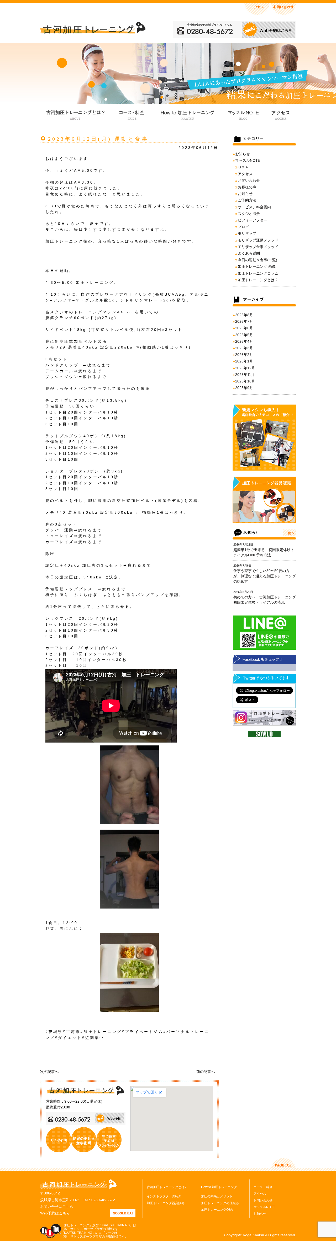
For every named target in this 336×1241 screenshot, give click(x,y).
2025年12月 (245, 368)
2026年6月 (244, 328)
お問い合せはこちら (56, 1206)
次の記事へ (49, 1072)
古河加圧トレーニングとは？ (75, 114)
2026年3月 (244, 348)
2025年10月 (245, 381)
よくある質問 (249, 253)
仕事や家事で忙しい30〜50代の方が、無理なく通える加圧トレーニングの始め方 (264, 576)
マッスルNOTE (242, 114)
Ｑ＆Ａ (243, 167)
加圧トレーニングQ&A (217, 1210)
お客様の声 (247, 187)
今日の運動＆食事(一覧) (257, 260)
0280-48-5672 (103, 1200)
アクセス (280, 114)
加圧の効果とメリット (217, 1196)
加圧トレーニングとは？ (258, 280)
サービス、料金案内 (254, 207)
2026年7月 (244, 321)
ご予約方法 (247, 200)
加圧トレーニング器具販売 (166, 1203)
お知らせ (242, 154)
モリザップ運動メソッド (258, 240)
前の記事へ (205, 1072)
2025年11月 (245, 374)
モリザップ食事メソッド (258, 247)
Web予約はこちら (55, 1213)
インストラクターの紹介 (164, 1196)
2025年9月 (244, 388)
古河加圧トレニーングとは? (166, 1187)
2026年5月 (244, 335)
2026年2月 (244, 354)
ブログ (243, 227)
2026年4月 (244, 341)
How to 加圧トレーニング (187, 114)
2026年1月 (244, 361)
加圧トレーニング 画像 (257, 266)
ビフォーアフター (252, 220)
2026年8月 (244, 315)
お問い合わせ (249, 180)
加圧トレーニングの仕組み (220, 1203)
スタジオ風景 (249, 213)
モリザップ (247, 233)
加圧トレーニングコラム (258, 273)
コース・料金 (132, 114)
